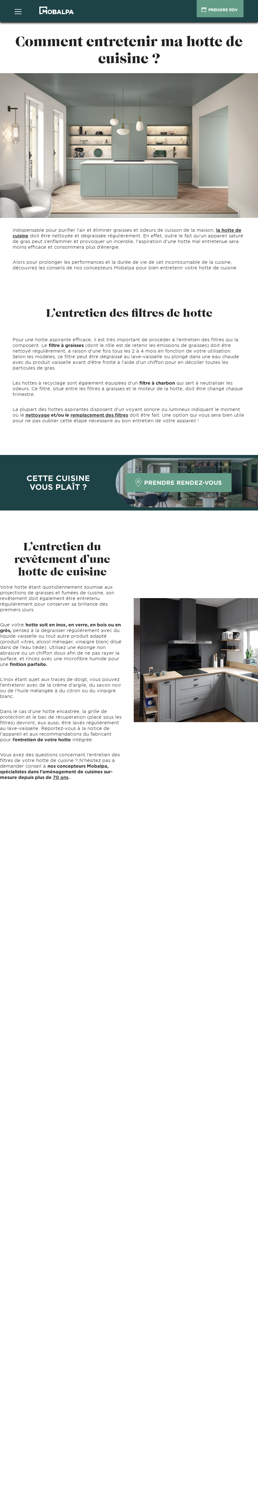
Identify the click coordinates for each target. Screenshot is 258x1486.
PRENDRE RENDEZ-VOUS (183, 482)
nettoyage (37, 415)
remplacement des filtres (99, 415)
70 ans (60, 777)
